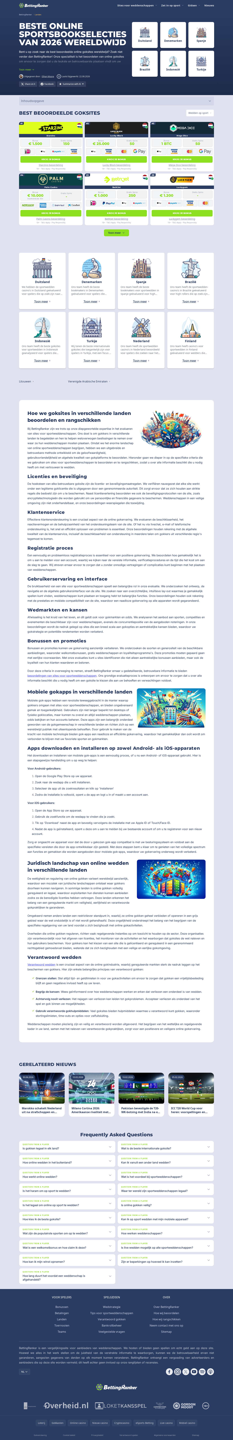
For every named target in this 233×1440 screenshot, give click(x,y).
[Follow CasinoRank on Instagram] (177, 1371)
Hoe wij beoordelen (166, 1313)
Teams (62, 1332)
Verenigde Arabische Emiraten (88, 381)
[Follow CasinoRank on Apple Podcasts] (210, 1371)
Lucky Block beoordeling (116, 165)
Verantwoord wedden (41, 964)
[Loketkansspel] (121, 1405)
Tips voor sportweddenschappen (111, 1313)
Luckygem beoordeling (182, 218)
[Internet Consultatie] (65, 1405)
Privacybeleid (97, 1435)
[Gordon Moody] (184, 1405)
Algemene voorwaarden (165, 1435)
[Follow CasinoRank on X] (185, 1371)
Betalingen (62, 1313)
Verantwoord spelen (129, 1435)
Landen (62, 1319)
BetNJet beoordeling (116, 218)
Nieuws (209, 5)
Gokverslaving (40, 1435)
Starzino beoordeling (51, 165)
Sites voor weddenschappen (135, 5)
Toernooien (61, 1325)
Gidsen (192, 5)
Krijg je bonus (51, 159)
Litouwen (25, 381)
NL (22, 1371)
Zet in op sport (170, 5)
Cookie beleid (69, 1435)
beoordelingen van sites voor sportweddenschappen (62, 675)
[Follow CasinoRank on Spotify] (202, 1371)
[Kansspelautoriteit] (30, 1405)
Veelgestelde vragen (111, 1332)
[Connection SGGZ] (159, 1405)
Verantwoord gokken (112, 1319)
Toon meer (114, 232)
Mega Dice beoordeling (182, 165)
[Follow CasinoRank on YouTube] (194, 1371)
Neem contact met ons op (166, 1325)
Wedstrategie (111, 1307)
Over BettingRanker (166, 1307)
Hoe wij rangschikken (166, 1319)
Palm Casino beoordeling (50, 218)
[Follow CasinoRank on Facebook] (169, 1371)
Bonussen (61, 1307)
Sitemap (166, 1332)
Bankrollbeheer (112, 1325)
